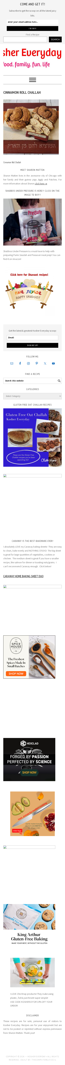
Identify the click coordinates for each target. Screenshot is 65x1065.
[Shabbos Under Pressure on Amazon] (32, 222)
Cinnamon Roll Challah (12, 162)
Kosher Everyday (32, 58)
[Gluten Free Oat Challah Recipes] (32, 437)
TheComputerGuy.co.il (44, 1059)
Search (55, 39)
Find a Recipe (32, 34)
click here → (41, 183)
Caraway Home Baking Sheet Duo (23, 576)
